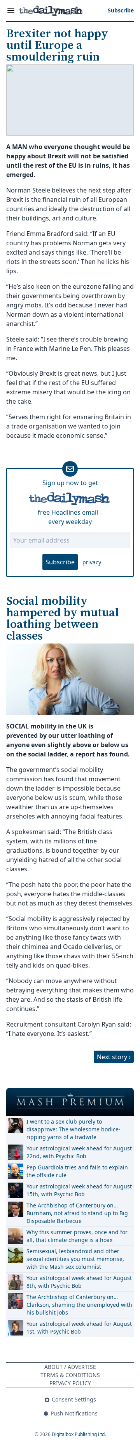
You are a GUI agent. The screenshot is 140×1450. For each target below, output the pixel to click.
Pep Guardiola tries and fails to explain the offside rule (77, 1171)
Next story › (114, 1057)
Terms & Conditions (70, 1375)
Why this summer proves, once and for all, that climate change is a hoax (77, 1236)
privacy (91, 562)
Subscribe (60, 562)
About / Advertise (70, 1366)
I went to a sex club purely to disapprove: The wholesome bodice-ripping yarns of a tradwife (73, 1129)
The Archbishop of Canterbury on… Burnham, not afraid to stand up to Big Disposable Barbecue (77, 1213)
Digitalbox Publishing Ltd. (79, 1434)
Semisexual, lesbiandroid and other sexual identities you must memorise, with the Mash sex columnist (75, 1258)
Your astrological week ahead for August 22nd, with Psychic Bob (79, 1152)
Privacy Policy (70, 1383)
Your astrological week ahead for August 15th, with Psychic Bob (79, 1190)
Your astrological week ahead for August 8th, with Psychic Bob (79, 1281)
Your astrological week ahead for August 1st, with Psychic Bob (79, 1327)
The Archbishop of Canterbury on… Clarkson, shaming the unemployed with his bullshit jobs (79, 1304)
